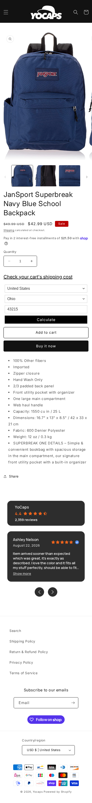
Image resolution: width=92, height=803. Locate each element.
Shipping (9, 230)
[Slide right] (87, 177)
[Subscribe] (73, 702)
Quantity (10, 252)
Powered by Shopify (58, 791)
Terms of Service (23, 673)
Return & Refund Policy (28, 652)
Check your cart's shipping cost (38, 277)
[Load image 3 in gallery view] (69, 175)
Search (15, 631)
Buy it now (46, 346)
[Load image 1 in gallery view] (22, 175)
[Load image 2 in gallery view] (45, 175)
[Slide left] (5, 177)
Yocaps (38, 791)
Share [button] (14, 476)
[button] (6, 12)
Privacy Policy (21, 662)
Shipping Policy (22, 641)
